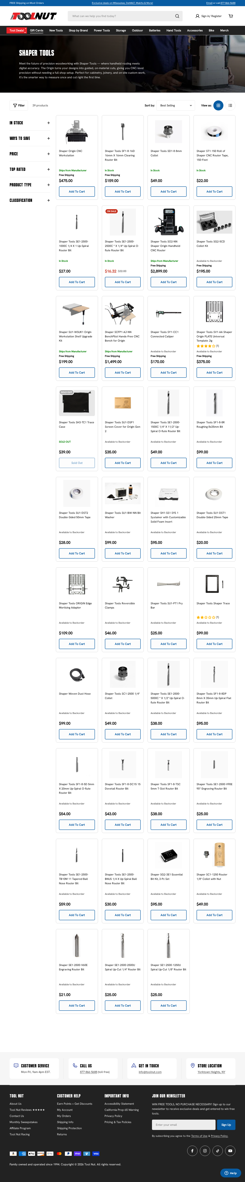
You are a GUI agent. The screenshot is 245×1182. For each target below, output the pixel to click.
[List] (230, 105)
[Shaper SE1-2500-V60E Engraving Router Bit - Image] (77, 945)
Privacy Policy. (219, 1136)
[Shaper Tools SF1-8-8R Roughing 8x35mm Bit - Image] (215, 403)
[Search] (177, 16)
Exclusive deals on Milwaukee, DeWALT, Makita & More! (122, 3)
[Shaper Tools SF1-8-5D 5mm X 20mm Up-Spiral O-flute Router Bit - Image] (77, 764)
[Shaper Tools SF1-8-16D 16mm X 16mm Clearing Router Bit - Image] (123, 131)
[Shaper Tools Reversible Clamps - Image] (123, 583)
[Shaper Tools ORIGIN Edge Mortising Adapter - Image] (77, 583)
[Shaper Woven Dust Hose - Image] (77, 674)
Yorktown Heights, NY (211, 1072)
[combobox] (125, 16)
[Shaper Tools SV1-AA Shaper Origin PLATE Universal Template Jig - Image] (215, 312)
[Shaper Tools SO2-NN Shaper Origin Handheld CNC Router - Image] (169, 222)
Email (209, 3)
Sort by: (150, 105)
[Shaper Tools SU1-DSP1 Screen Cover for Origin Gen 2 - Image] (123, 403)
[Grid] (218, 105)
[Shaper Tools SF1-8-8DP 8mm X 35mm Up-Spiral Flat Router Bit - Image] (215, 674)
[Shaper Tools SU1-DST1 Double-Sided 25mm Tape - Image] (215, 493)
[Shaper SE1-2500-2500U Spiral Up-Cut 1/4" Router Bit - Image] (123, 945)
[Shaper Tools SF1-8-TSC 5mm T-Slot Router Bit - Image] (169, 764)
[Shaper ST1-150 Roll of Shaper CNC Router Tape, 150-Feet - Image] (215, 131)
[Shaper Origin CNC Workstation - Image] (77, 131)
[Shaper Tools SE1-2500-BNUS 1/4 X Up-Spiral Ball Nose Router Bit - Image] (123, 855)
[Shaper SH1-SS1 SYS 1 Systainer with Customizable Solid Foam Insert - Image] (169, 493)
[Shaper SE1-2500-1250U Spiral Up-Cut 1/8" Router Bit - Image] (169, 945)
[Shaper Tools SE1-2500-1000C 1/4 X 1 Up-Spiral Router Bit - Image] (77, 222)
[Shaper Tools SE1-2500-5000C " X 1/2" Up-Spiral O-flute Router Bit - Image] (169, 674)
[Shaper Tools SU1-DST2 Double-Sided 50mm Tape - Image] (77, 493)
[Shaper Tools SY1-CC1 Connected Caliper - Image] (169, 312)
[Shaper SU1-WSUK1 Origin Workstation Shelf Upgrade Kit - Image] (77, 312)
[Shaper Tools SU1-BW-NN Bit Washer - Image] (123, 493)
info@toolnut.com (150, 1072)
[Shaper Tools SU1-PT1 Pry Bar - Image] (169, 583)
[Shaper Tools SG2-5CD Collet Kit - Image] (215, 222)
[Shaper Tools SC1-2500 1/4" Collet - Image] (123, 674)
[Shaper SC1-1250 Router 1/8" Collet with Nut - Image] (215, 855)
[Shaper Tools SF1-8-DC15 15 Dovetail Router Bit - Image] (123, 764)
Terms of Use (199, 1136)
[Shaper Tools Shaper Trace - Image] (215, 583)
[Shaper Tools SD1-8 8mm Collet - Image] (169, 131)
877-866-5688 (227, 3)
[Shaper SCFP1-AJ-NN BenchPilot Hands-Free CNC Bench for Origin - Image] (123, 312)
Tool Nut (89, 1164)
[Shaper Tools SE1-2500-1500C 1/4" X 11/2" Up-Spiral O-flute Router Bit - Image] (169, 403)
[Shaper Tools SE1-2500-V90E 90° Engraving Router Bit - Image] (215, 764)
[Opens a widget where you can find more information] (230, 1173)
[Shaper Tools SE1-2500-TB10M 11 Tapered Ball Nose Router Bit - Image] (77, 855)
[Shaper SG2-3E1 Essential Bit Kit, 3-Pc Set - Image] (169, 855)
